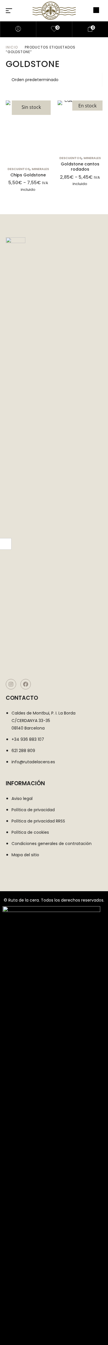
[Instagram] (11, 684)
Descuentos (18, 169)
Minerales (40, 169)
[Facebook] (25, 684)
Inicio (12, 47)
